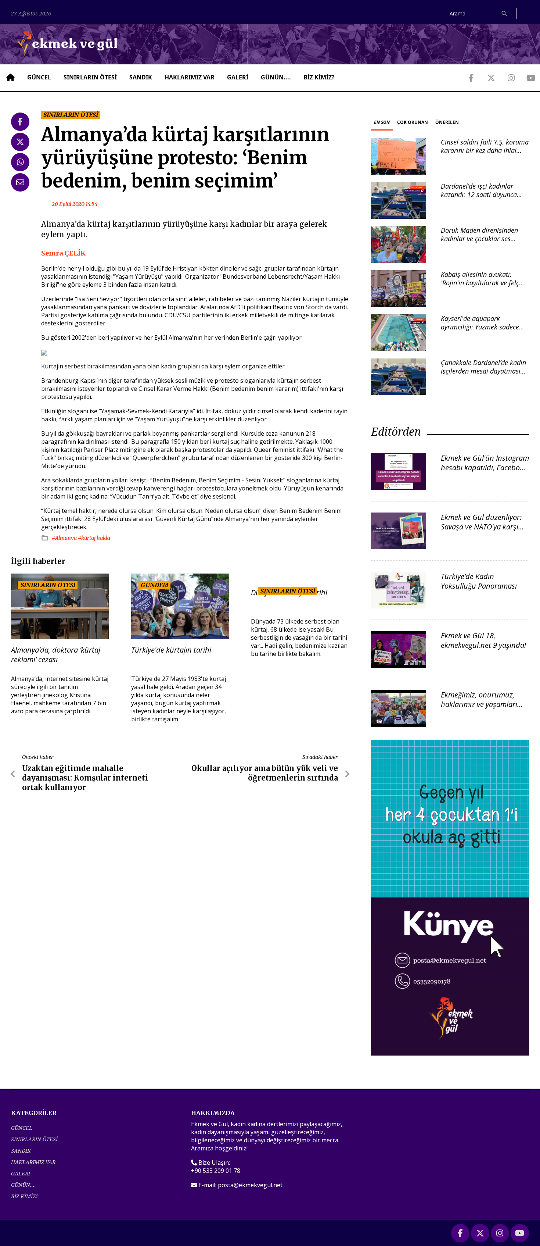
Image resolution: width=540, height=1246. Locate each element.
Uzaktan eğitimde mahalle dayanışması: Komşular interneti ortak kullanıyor (85, 778)
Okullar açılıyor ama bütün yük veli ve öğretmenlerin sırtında (264, 773)
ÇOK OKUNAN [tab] (412, 122)
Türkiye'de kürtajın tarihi (171, 650)
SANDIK (140, 77)
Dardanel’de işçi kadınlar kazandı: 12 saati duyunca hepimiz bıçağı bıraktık (479, 195)
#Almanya (65, 538)
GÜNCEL (39, 77)
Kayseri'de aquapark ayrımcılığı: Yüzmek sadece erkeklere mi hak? (480, 327)
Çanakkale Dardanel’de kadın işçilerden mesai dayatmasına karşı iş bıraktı (484, 371)
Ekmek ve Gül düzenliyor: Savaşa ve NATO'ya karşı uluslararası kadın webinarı (481, 531)
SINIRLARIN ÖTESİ (90, 77)
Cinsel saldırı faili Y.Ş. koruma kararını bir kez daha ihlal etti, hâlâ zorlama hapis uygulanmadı (485, 155)
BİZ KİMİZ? (319, 77)
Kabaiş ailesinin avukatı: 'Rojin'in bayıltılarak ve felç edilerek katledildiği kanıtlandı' (480, 287)
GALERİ (237, 77)
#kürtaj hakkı (94, 538)
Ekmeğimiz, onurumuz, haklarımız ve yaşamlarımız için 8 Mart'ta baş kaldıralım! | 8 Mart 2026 (485, 709)
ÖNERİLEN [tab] (447, 122)
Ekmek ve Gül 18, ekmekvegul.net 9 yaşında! (483, 640)
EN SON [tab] (382, 122)
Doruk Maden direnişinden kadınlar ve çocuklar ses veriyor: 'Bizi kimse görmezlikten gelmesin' (479, 243)
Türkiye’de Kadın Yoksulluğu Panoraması (479, 581)
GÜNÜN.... (276, 77)
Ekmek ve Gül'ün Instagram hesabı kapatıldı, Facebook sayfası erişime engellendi (485, 467)
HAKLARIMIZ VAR (190, 77)
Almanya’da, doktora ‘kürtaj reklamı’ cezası (55, 654)
